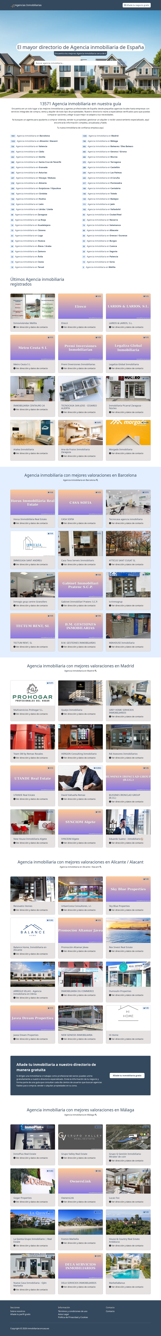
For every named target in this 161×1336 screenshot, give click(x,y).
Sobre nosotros (17, 1311)
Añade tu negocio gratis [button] (137, 5)
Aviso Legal (63, 1314)
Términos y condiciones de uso (72, 1311)
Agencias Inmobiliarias (28, 5)
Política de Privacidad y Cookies (73, 1317)
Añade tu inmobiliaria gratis (127, 1075)
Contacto (110, 1311)
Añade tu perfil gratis (20, 1314)
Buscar (122, 63)
